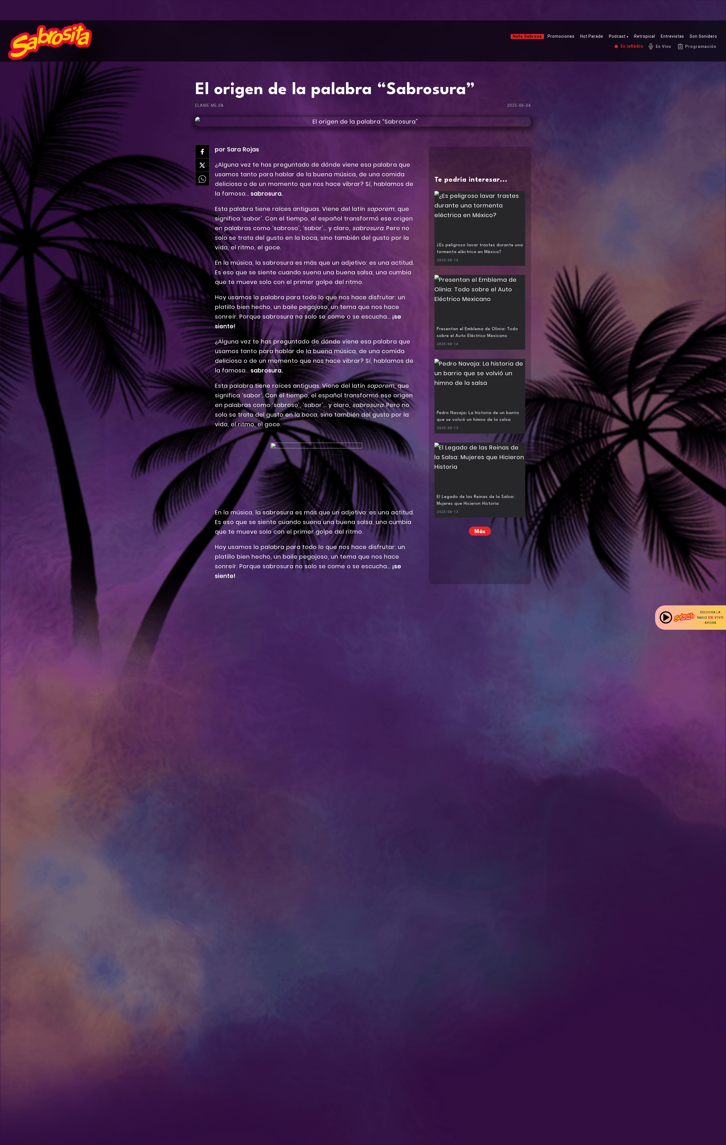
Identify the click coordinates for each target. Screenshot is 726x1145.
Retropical (644, 36)
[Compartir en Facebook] (202, 151)
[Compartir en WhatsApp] (202, 179)
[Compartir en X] (202, 165)
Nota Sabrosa (527, 36)
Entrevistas (672, 36)
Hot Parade (591, 36)
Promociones (561, 36)
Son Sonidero (703, 36)
